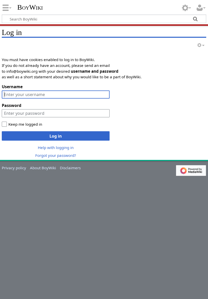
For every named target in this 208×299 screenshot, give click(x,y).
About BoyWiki (43, 167)
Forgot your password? (55, 155)
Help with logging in (56, 147)
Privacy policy (14, 167)
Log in (55, 136)
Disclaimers (70, 167)
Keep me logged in (25, 124)
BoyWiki (30, 7)
